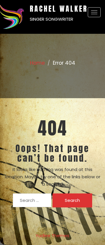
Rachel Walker (59, 8)
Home (37, 62)
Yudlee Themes (52, 235)
